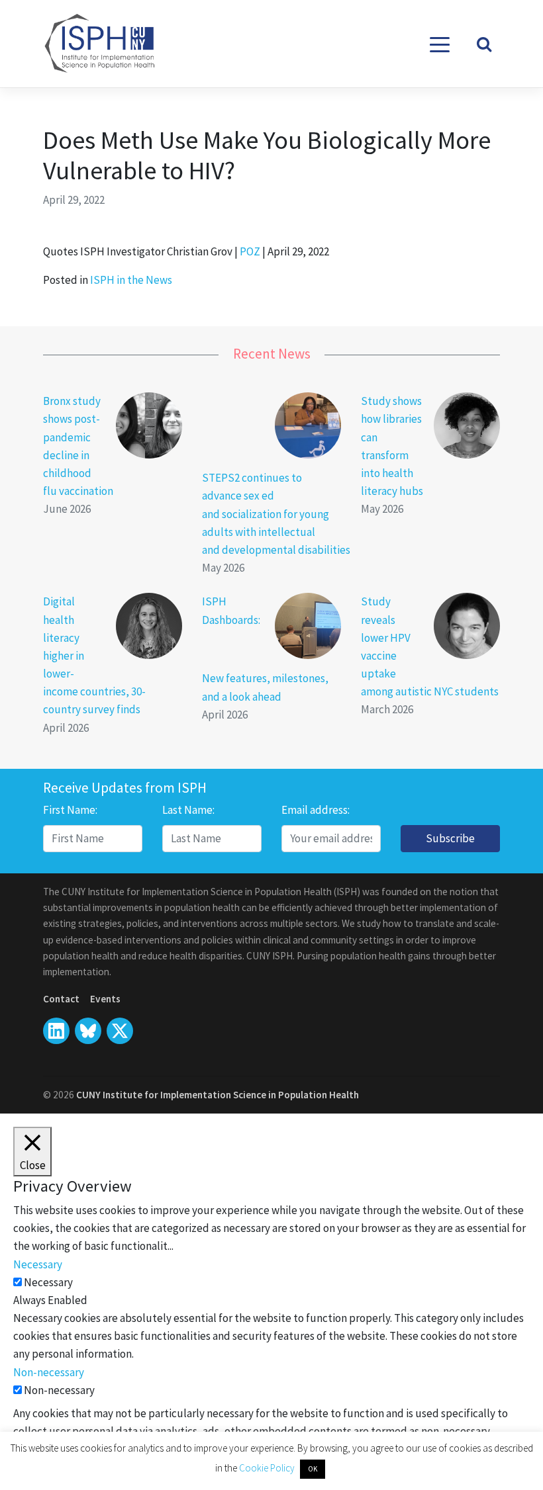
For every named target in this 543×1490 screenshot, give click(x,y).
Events (105, 998)
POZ (250, 251)
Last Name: (188, 810)
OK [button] (312, 1468)
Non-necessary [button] (48, 1372)
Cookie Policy (268, 1468)
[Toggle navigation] (440, 43)
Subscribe (450, 838)
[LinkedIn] (56, 1031)
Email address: (315, 810)
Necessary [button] (37, 1264)
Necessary (48, 1282)
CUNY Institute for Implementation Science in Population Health (217, 1094)
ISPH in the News (131, 280)
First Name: (70, 810)
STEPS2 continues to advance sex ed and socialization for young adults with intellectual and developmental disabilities (276, 513)
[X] (88, 1031)
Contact (61, 998)
